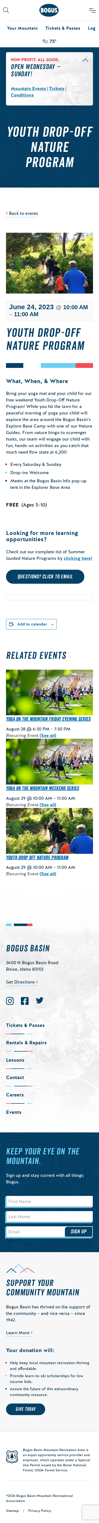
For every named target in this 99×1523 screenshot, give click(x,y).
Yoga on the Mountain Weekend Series (42, 788)
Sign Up (79, 1231)
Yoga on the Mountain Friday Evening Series (48, 719)
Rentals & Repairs (26, 1042)
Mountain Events (28, 88)
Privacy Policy (39, 1511)
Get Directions (20, 982)
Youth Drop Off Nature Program (37, 858)
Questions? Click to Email (45, 576)
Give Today (26, 1409)
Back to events (23, 213)
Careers (15, 1095)
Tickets (56, 88)
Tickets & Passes (62, 28)
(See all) (48, 735)
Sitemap (12, 1511)
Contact (15, 1077)
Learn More (18, 1332)
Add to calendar (32, 624)
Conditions (22, 95)
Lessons (15, 1060)
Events (13, 1112)
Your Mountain (22, 28)
